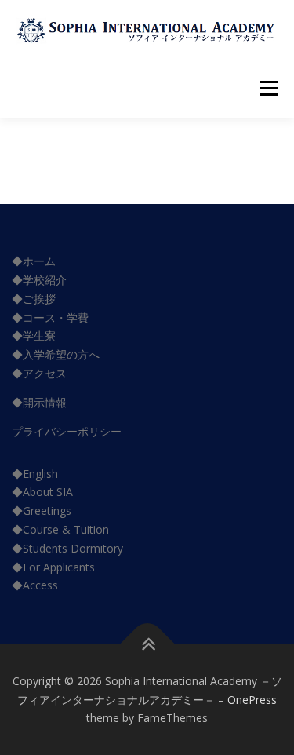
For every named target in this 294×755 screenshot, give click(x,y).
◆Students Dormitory (67, 548)
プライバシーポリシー (67, 431)
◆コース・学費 (50, 317)
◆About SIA (42, 491)
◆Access (35, 585)
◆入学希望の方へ (56, 354)
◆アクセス (39, 373)
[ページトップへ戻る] (147, 645)
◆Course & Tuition (60, 529)
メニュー (268, 88)
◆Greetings (41, 510)
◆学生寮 (34, 335)
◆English (35, 473)
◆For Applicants (53, 567)
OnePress (252, 699)
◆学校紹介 (39, 279)
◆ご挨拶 (34, 298)
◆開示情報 (39, 402)
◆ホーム (34, 260)
